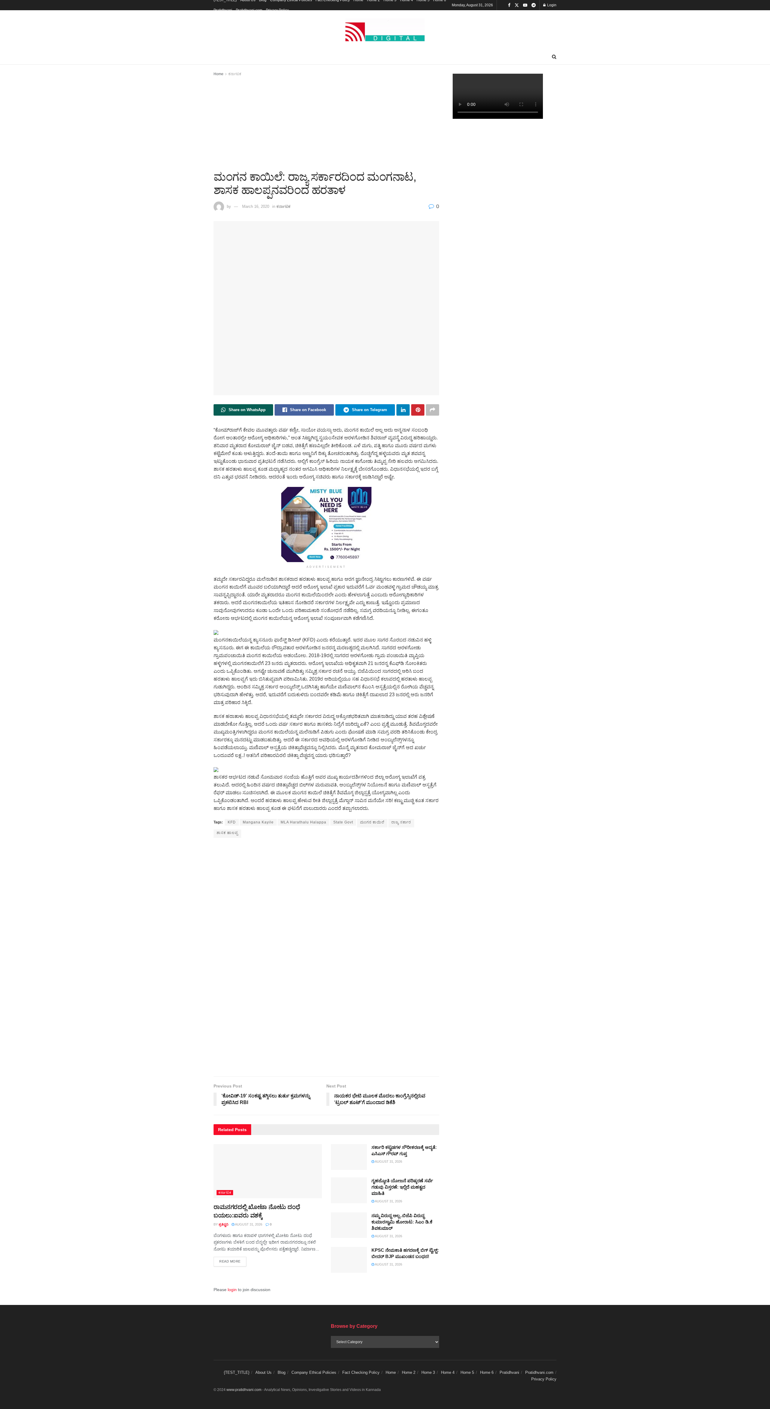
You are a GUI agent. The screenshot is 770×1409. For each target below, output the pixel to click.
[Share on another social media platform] (432, 410)
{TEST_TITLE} (236, 1372)
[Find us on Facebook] (509, 5)
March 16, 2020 (255, 206)
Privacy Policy (277, 10)
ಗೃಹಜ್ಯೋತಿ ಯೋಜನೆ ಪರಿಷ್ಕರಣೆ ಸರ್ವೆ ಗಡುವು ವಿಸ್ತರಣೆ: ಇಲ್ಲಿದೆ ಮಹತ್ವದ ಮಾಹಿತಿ (402, 1187)
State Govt (343, 822)
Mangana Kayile (258, 822)
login (232, 1289)
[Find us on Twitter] (517, 5)
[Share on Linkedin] (403, 410)
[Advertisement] (326, 122)
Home (218, 74)
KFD (232, 822)
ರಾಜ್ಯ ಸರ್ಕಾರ (401, 822)
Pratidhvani (223, 10)
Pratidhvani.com (249, 10)
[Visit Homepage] (385, 30)
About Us (263, 1372)
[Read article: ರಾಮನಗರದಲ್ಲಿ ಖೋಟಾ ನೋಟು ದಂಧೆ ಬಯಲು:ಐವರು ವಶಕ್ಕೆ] (268, 1171)
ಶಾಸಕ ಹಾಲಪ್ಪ (227, 833)
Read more (232, 1261)
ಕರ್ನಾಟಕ (234, 74)
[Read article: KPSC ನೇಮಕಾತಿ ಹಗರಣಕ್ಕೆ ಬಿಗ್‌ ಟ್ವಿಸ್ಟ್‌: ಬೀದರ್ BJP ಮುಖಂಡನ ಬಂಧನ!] (349, 1260)
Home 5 (467, 1372)
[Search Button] (554, 56)
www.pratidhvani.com (243, 1390)
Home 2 (408, 1372)
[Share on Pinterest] (417, 410)
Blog (281, 1372)
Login (551, 5)
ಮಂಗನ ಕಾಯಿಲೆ (372, 822)
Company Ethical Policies (313, 1372)
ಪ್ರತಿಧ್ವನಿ (223, 1224)
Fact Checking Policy (361, 1372)
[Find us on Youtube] (525, 5)
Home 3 (428, 1372)
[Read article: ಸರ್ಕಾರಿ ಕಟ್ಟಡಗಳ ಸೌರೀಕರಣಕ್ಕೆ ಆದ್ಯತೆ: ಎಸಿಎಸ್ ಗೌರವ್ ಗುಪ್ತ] (349, 1157)
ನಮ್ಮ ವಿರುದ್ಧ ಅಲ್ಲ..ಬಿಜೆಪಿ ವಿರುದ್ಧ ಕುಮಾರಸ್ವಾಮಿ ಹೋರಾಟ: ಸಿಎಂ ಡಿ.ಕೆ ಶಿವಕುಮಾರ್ (402, 1222)
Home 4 (447, 1372)
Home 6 (487, 1372)
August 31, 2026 (248, 1224)
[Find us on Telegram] (533, 5)
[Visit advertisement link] (326, 524)
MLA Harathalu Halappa (303, 822)
